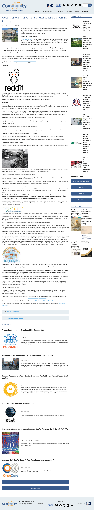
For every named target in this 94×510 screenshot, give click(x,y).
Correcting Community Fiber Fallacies (37, 298)
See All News (35, 488)
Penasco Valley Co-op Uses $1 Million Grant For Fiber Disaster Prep (87, 26)
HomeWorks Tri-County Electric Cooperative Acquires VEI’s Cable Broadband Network (87, 102)
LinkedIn (75, 5)
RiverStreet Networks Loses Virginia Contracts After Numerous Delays (86, 164)
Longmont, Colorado (13, 318)
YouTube (79, 5)
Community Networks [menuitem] (64, 11)
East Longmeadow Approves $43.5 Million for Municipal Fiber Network (87, 42)
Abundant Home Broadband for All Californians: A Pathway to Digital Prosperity (75, 213)
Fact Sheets (81, 199)
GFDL (44, 300)
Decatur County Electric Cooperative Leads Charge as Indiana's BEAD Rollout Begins (87, 143)
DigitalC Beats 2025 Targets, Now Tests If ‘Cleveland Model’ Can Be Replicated (87, 122)
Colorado (21, 318)
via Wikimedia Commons (53, 300)
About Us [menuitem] (37, 11)
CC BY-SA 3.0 (37, 300)
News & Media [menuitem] (47, 11)
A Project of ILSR (42, 5)
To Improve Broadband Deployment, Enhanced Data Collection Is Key (75, 244)
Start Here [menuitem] (86, 11)
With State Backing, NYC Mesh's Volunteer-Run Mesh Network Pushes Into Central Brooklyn (87, 62)
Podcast (81, 187)
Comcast (9, 311)
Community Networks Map (81, 181)
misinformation (15, 311)
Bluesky (64, 5)
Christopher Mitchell (27, 440)
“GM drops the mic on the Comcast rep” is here (25, 61)
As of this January (25, 414)
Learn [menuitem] (77, 11)
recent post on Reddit (27, 39)
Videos (81, 193)
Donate (58, 5)
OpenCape (49, 470)
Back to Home (35, 482)
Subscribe (40, 503)
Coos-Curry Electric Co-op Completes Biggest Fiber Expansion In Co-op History (87, 82)
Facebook (68, 5)
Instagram (72, 5)
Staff (23, 337)
